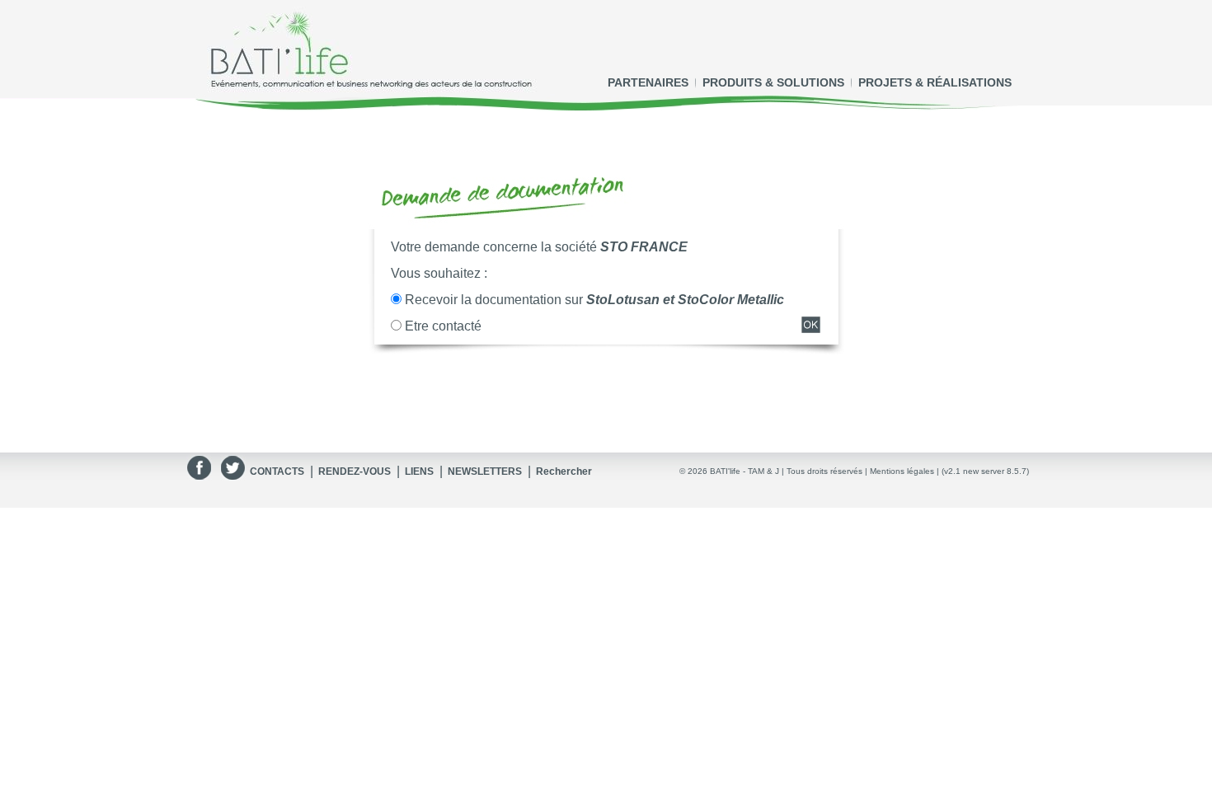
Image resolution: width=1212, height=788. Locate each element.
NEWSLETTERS (485, 471)
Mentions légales (902, 471)
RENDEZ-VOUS (354, 471)
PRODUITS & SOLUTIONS (773, 82)
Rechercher (564, 471)
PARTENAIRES (648, 82)
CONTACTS (277, 471)
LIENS (419, 471)
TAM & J (763, 471)
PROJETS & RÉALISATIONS (935, 82)
